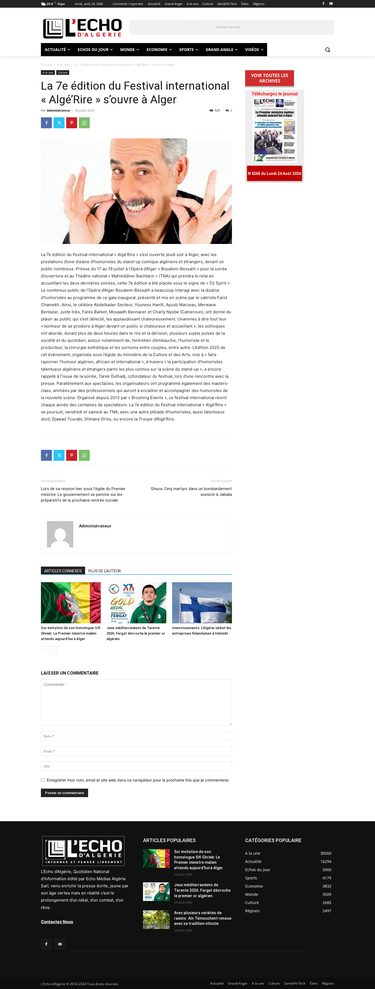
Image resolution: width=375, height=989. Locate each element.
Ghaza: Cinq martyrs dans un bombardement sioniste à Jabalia (191, 491)
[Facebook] (323, 4)
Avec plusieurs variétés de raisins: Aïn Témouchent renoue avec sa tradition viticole (202, 918)
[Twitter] (59, 122)
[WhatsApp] (84, 122)
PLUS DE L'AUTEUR (104, 571)
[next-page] (53, 649)
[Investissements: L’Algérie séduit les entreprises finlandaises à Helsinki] (202, 602)
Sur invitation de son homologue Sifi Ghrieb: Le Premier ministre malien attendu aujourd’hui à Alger (70, 633)
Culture (63, 72)
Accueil (46, 64)
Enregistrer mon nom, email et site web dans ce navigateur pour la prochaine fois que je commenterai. (138, 780)
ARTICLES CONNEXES (63, 571)
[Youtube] (331, 4)
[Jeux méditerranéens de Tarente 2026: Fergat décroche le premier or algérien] (136, 602)
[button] (327, 49)
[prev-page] (44, 649)
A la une (63, 64)
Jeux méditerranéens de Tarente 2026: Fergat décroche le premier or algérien (136, 633)
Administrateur (58, 110)
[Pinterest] (71, 122)
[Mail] (59, 944)
